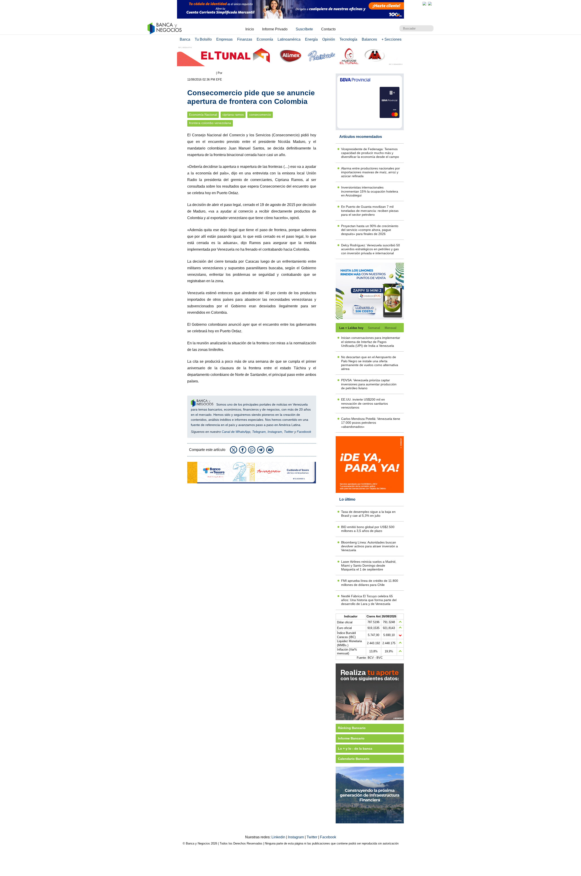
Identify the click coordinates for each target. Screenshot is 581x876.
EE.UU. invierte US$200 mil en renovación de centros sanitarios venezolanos (364, 403)
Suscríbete (304, 29)
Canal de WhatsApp (236, 431)
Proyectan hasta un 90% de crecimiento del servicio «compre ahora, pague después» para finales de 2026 (369, 230)
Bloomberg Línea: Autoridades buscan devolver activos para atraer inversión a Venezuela (369, 546)
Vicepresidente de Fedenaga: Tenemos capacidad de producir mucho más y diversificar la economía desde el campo (370, 153)
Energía (311, 39)
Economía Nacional (203, 114)
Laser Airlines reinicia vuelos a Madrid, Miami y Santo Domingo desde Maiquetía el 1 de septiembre (368, 565)
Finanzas (244, 39)
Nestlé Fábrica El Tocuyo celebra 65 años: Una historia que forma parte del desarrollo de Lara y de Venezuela (368, 600)
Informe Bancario (351, 738)
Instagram (275, 431)
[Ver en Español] (430, 3)
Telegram (259, 431)
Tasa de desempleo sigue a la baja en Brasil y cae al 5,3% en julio (368, 513)
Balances (369, 39)
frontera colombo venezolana (210, 123)
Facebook (304, 431)
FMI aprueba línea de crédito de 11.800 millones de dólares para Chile (369, 582)
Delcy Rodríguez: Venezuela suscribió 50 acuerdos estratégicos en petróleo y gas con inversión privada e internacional (370, 249)
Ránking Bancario (352, 728)
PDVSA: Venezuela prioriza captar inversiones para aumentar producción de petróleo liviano (368, 384)
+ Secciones (391, 39)
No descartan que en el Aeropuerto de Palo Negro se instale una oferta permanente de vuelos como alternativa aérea (369, 363)
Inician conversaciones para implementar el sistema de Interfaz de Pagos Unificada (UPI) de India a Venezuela (370, 341)
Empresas (224, 39)
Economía (265, 39)
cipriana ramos (233, 114)
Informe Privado (275, 29)
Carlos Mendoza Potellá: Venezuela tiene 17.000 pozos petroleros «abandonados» (370, 422)
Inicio (249, 29)
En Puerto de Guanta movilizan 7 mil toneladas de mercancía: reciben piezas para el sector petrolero (370, 210)
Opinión (328, 39)
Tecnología (348, 39)
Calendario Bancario (353, 759)
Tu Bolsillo (203, 39)
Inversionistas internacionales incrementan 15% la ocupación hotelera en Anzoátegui (369, 191)
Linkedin (278, 837)
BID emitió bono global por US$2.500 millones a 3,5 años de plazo (367, 529)
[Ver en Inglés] (424, 3)
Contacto (328, 29)
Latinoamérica (289, 39)
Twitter (288, 431)
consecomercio (260, 114)
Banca (185, 39)
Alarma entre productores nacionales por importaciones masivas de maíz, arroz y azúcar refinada (370, 172)
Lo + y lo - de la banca (355, 748)
